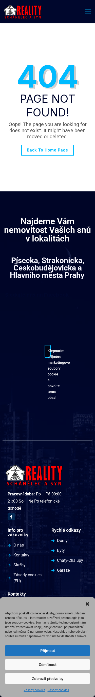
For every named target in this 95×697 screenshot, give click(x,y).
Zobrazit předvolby (47, 678)
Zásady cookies (34, 690)
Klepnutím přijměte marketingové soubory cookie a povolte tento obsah (49, 353)
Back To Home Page (47, 150)
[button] (87, 603)
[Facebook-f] (11, 516)
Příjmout (47, 650)
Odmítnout (47, 664)
